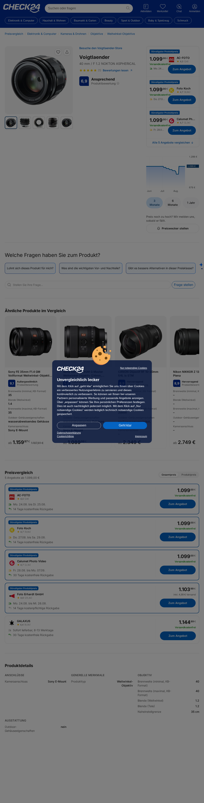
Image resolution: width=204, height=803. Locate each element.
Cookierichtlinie (65, 436)
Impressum (141, 436)
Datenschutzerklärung (69, 432)
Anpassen (79, 425)
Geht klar (125, 425)
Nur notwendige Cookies (133, 368)
